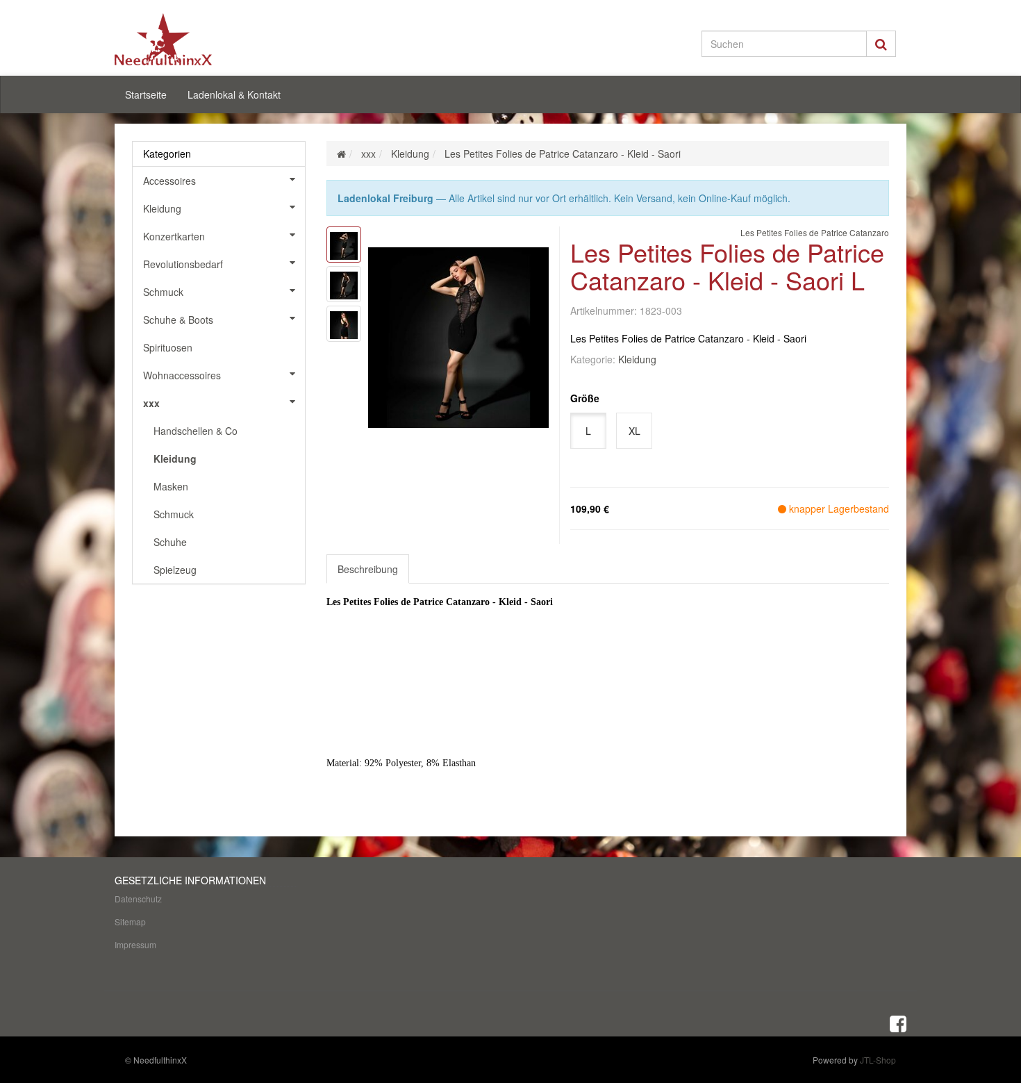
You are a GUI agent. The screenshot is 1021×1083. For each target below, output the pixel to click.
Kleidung (637, 359)
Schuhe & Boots (178, 319)
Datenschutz (138, 898)
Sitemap (130, 921)
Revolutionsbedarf (183, 264)
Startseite (146, 94)
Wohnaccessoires (182, 375)
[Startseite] (341, 153)
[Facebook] (898, 1022)
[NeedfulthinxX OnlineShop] (240, 39)
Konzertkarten (174, 236)
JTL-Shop (878, 1060)
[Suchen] (881, 44)
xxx (151, 403)
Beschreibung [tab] (368, 569)
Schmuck (163, 292)
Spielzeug (175, 570)
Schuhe (170, 542)
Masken (170, 486)
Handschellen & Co (195, 431)
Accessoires (169, 181)
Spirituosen (167, 347)
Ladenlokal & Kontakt (234, 94)
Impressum (135, 944)
